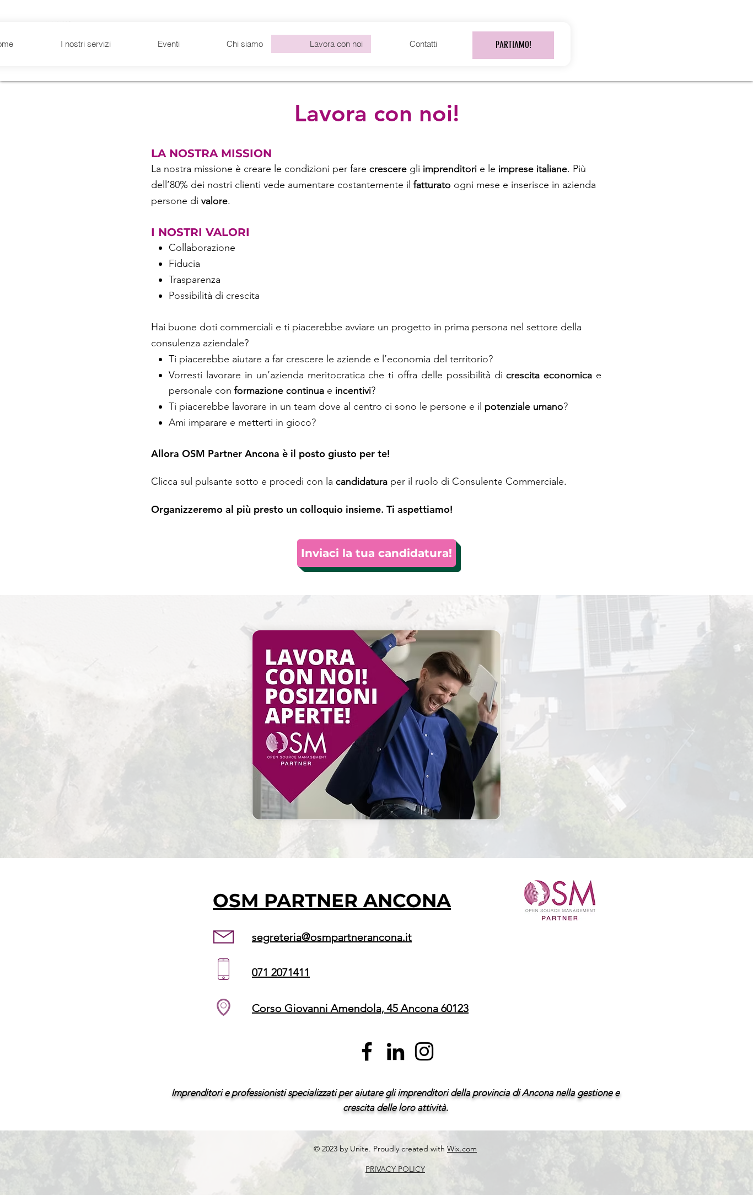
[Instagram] (424, 1051)
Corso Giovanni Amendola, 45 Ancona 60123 (360, 1008)
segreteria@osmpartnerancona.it (332, 937)
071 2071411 (281, 972)
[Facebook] (366, 1051)
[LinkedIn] (395, 1051)
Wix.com (462, 1149)
